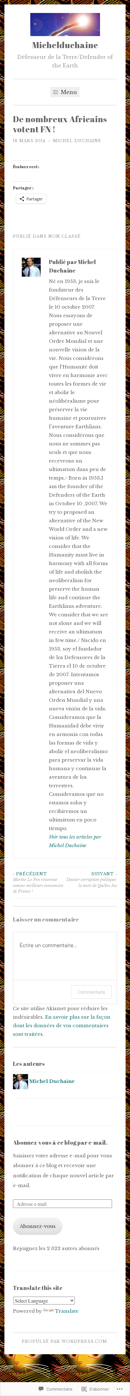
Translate (67, 1311)
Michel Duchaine (77, 140)
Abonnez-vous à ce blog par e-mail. (60, 1142)
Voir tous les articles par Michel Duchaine (75, 841)
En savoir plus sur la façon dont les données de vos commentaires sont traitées (61, 1025)
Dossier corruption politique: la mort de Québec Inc (92, 879)
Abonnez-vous (38, 1226)
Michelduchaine (65, 45)
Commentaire (91, 992)
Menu (68, 92)
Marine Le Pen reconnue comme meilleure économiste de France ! (38, 882)
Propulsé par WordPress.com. (65, 1341)
